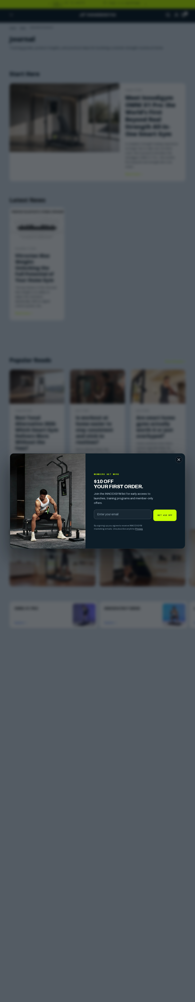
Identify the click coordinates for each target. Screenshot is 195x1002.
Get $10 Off (164, 515)
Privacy (139, 529)
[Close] (178, 459)
